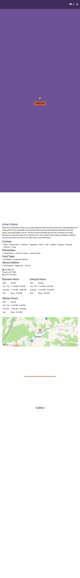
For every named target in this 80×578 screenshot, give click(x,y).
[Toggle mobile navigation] (77, 4)
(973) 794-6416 (11, 275)
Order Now (40, 103)
